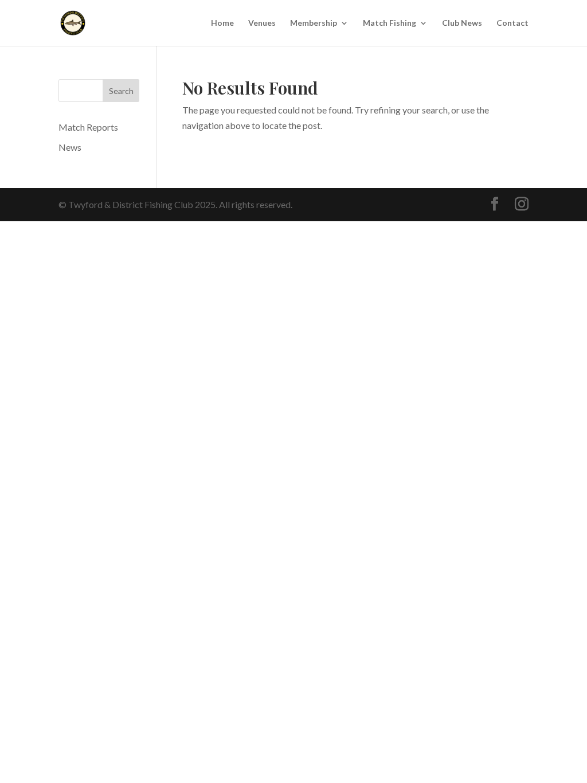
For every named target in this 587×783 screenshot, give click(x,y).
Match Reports (88, 127)
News (69, 147)
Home (222, 23)
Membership (313, 23)
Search (121, 91)
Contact (512, 23)
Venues (262, 23)
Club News (462, 23)
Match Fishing (389, 23)
